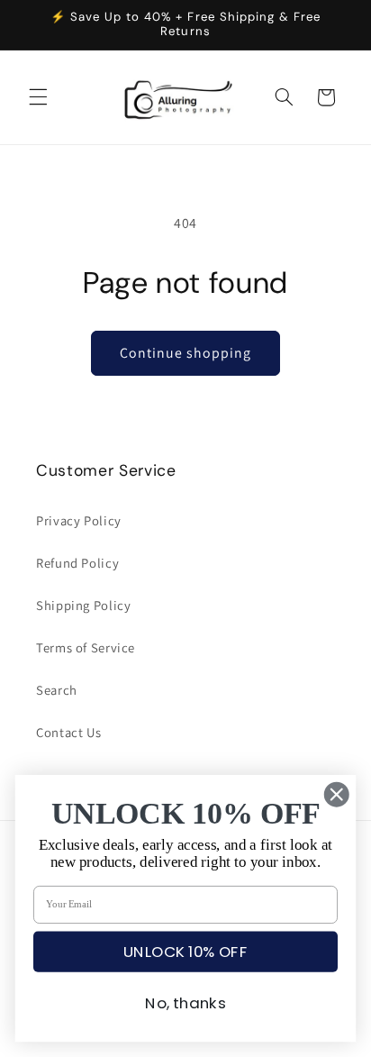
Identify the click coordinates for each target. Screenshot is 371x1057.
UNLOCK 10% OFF (185, 951)
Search (56, 689)
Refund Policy (77, 562)
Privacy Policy (79, 520)
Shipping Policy (83, 605)
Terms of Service (85, 647)
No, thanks (185, 1004)
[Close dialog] (336, 794)
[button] (38, 97)
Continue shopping (186, 352)
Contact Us (68, 732)
